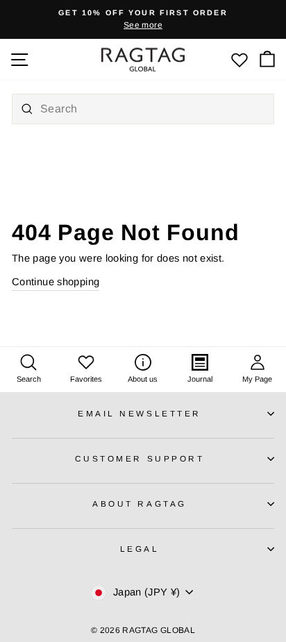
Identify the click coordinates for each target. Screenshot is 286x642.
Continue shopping (55, 281)
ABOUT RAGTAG (139, 503)
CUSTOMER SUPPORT (140, 458)
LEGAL (140, 548)
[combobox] (143, 109)
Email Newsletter (139, 413)
